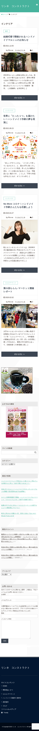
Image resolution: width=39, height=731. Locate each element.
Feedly (6, 712)
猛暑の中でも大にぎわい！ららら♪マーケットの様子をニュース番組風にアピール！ (19, 506)
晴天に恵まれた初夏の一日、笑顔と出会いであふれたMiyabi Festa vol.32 (18, 515)
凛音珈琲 (6, 702)
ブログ (5, 706)
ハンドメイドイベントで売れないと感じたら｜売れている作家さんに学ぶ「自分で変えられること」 (19, 482)
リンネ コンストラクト (15, 6)
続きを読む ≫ (19, 98)
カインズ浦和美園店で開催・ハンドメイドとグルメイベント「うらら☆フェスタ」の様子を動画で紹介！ (19, 498)
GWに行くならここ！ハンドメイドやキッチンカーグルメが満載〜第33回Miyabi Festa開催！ (19, 490)
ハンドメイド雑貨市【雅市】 (12, 698)
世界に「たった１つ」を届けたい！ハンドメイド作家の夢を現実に (19, 119)
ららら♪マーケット (9, 694)
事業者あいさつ (8, 690)
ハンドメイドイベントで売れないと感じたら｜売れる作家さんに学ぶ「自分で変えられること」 (19, 539)
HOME (5, 686)
